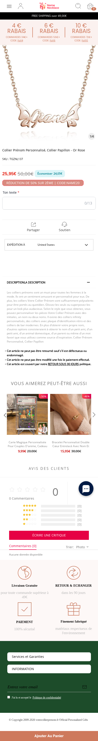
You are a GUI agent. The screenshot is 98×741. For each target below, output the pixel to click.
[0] (90, 6)
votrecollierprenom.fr (47, 719)
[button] (4, 424)
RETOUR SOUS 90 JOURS (63, 364)
